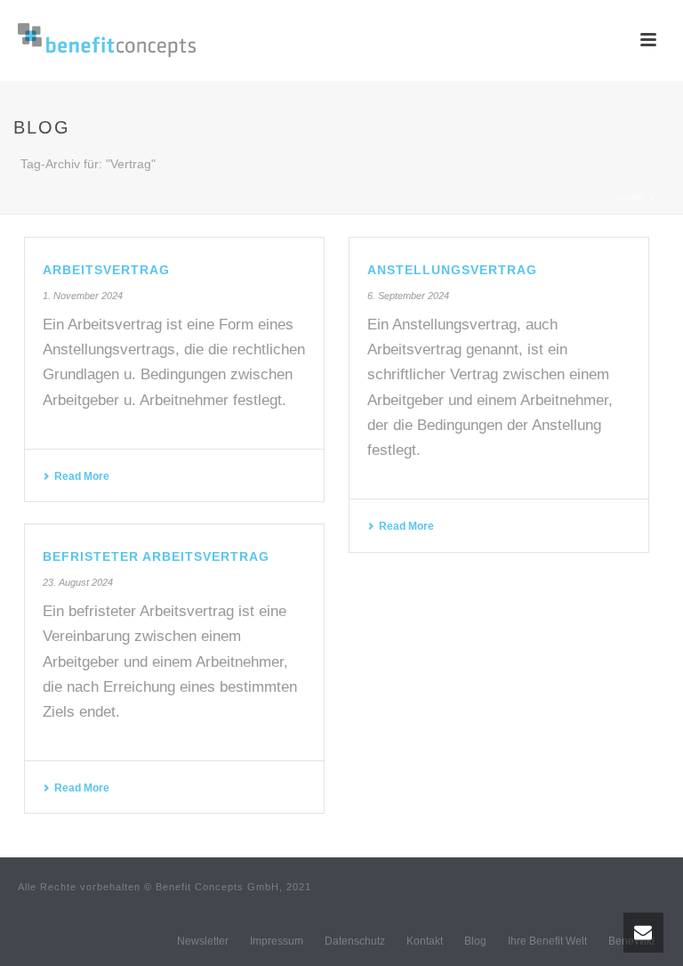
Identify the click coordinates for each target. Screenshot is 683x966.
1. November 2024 (83, 295)
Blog (475, 941)
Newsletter (203, 941)
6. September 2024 (408, 295)
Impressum (276, 941)
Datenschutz (355, 941)
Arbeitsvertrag (106, 270)
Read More (81, 476)
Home (632, 197)
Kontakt (424, 941)
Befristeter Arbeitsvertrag (156, 556)
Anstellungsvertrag (452, 270)
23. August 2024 (78, 582)
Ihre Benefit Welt (547, 941)
